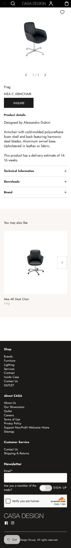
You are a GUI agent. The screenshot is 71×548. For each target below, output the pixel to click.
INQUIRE (18, 103)
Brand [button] (8, 192)
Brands (8, 356)
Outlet (8, 411)
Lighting (9, 365)
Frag (7, 87)
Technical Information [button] (19, 171)
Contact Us (11, 381)
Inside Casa (11, 377)
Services (9, 369)
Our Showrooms (14, 407)
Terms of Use (12, 419)
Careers (9, 415)
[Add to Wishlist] (62, 12)
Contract (9, 373)
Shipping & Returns (16, 453)
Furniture (9, 360)
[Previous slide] (26, 75)
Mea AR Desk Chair (16, 299)
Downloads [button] (12, 181)
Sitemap (9, 431)
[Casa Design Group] (23, 515)
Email (8, 471)
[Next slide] (45, 75)
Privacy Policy (12, 423)
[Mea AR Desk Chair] (35, 262)
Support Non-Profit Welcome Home (26, 427)
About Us (10, 403)
